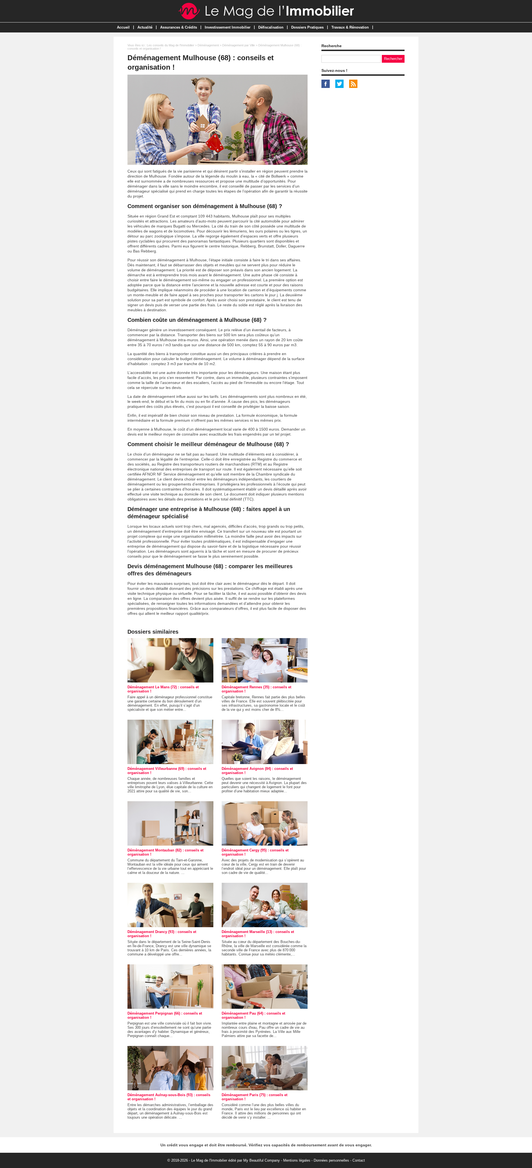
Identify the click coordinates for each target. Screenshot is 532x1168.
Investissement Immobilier (227, 27)
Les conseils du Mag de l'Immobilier (170, 45)
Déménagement (208, 45)
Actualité (144, 27)
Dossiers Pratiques (307, 27)
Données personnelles (331, 1160)
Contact (358, 1160)
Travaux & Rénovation (350, 27)
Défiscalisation (270, 27)
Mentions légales (296, 1160)
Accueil (123, 27)
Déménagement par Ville (238, 45)
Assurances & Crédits (178, 27)
